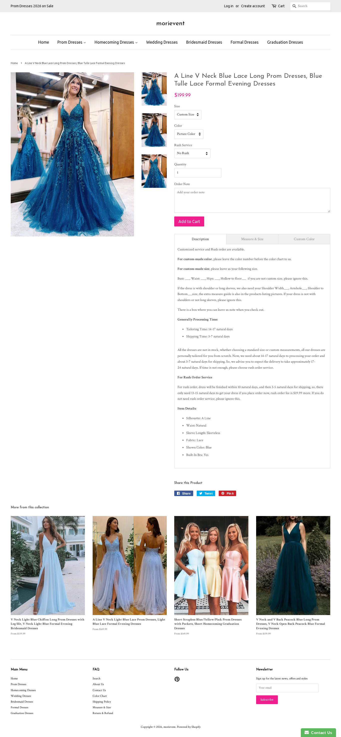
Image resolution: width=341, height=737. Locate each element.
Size (177, 106)
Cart (281, 6)
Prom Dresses (70, 42)
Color (178, 125)
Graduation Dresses (285, 42)
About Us (98, 684)
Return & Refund (103, 713)
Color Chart (100, 696)
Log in (228, 6)
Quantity (180, 164)
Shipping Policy (102, 702)
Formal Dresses (245, 42)
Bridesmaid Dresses (204, 42)
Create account (253, 6)
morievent (170, 23)
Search (96, 678)
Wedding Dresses (162, 42)
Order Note (182, 184)
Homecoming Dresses (115, 42)
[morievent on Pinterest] (177, 680)
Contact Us (99, 690)
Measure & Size (102, 707)
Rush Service (183, 145)
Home (43, 42)
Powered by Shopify (188, 727)
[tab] (200, 239)
